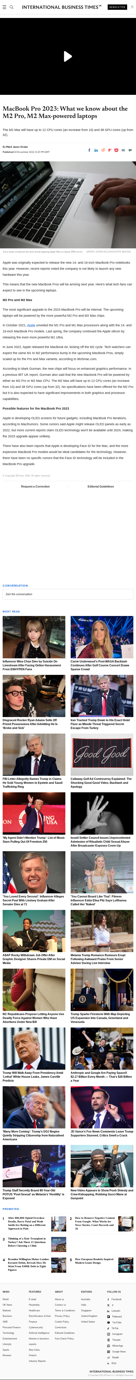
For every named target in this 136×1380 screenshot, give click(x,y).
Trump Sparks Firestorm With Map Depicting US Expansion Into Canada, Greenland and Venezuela (100, 1018)
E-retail (32, 1299)
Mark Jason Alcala (17, 146)
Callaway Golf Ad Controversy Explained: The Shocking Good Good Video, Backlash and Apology (101, 782)
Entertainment (10, 1338)
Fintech (32, 1355)
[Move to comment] (130, 150)
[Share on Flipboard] (110, 150)
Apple (31, 325)
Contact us (60, 1304)
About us (59, 1299)
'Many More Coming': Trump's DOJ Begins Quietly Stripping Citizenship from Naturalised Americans (33, 1135)
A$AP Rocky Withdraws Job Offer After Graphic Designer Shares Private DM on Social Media (34, 959)
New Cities (34, 1350)
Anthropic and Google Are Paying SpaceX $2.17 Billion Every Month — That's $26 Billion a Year (101, 1076)
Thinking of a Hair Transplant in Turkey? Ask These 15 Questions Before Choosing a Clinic (27, 1242)
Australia (85, 1299)
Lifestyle (7, 1344)
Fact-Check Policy (64, 1338)
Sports (6, 1350)
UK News (7, 1304)
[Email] (123, 150)
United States (88, 1321)
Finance (33, 1321)
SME (5, 1321)
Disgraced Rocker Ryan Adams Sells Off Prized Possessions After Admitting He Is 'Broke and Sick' (30, 724)
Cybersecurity (36, 1327)
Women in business (39, 1338)
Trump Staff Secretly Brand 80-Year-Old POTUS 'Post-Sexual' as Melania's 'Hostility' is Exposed (33, 1194)
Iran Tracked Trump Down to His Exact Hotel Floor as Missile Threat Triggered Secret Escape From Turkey (100, 724)
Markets (7, 1310)
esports (32, 1344)
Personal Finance (12, 1327)
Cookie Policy (62, 1321)
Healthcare (34, 1310)
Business (7, 1316)
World (5, 1299)
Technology (8, 1333)
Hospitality (34, 1304)
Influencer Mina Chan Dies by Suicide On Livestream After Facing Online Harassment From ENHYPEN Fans (32, 665)
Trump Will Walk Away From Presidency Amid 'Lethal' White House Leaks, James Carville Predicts (33, 1076)
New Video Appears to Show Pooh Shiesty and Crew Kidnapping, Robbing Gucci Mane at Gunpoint (102, 1194)
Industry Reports (37, 1361)
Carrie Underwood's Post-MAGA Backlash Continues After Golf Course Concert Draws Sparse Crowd (100, 665)
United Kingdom (89, 1316)
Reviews (7, 1355)
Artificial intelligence (39, 1333)
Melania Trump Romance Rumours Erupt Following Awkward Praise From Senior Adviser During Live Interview (98, 959)
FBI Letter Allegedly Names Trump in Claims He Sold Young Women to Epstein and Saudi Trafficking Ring (33, 782)
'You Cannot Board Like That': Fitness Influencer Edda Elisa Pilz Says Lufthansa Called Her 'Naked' (98, 900)
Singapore (86, 1310)
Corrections (61, 1327)
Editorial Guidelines (101, 486)
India (83, 1304)
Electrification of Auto (40, 1316)
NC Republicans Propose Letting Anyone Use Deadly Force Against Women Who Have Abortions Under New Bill (33, 1018)
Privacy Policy (62, 1316)
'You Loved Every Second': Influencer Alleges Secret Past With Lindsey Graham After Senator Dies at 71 (33, 900)
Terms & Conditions (65, 1310)
